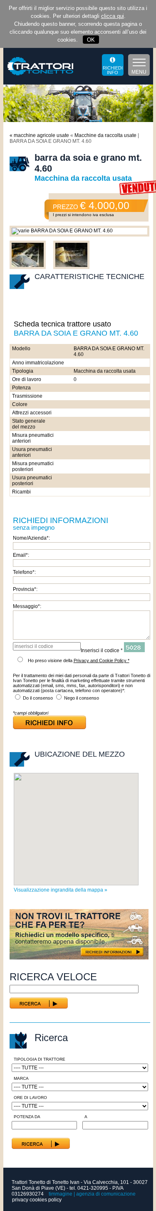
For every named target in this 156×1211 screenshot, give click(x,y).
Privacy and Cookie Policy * (101, 660)
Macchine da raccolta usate (106, 135)
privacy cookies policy (37, 1200)
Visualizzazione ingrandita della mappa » (60, 890)
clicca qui (112, 16)
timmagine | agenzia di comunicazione (92, 1194)
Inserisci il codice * (102, 650)
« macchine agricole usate (39, 135)
